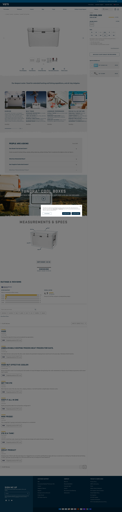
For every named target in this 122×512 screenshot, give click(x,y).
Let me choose (46, 213)
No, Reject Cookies (66, 213)
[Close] (80, 206)
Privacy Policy (55, 208)
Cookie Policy (61, 208)
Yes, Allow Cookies (76, 213)
